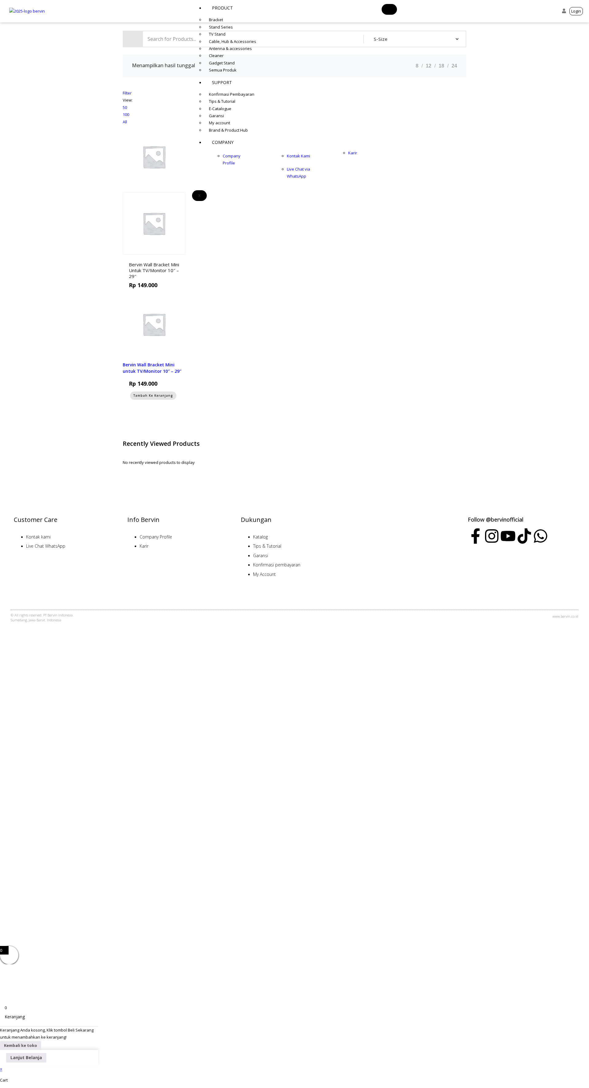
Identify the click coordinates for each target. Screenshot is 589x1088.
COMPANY (222, 142)
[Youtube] (508, 536)
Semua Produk (223, 70)
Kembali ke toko (20, 1045)
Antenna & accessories (230, 48)
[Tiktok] (524, 536)
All (125, 122)
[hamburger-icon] (389, 9)
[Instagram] (491, 536)
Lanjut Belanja (26, 1057)
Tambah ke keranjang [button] (159, 257)
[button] (554, 11)
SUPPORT (222, 82)
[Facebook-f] (475, 536)
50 (125, 107)
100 (126, 114)
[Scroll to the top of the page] (2, 654)
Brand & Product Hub (228, 130)
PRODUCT (222, 8)
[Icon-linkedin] (556, 536)
